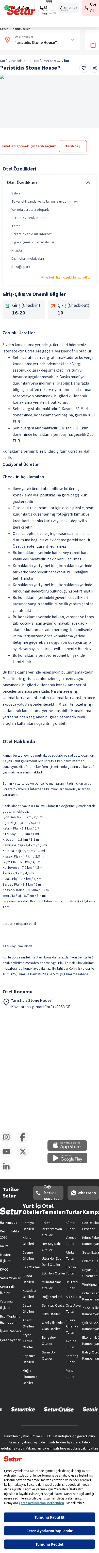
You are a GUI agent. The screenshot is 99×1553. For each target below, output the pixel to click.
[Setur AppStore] (69, 1149)
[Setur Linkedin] (8, 1171)
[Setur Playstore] (69, 1162)
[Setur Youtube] (8, 1157)
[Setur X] (24, 1157)
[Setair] (90, 1409)
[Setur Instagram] (8, 1142)
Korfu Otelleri (21, 29)
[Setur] (21, 10)
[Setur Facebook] (24, 1142)
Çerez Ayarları (10, 1340)
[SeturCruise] (59, 1409)
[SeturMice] (23, 1409)
